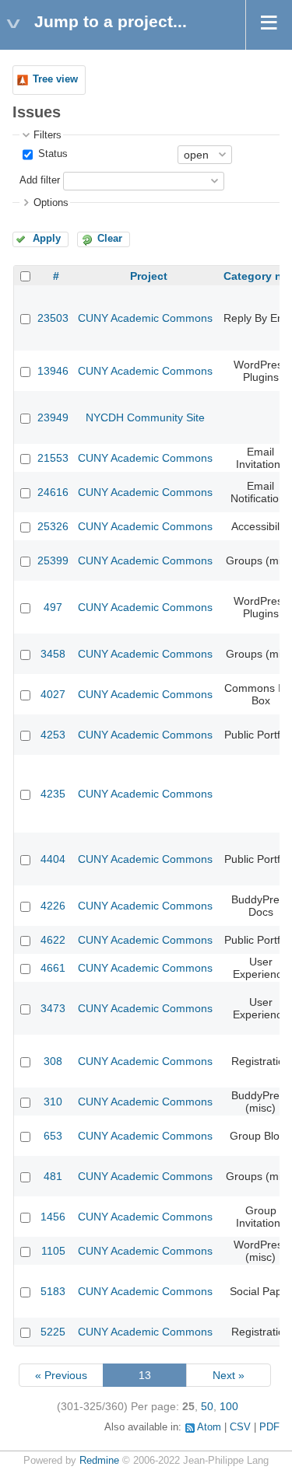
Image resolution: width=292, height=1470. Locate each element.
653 (53, 1136)
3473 (52, 1008)
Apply (47, 238)
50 (207, 1406)
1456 (52, 1216)
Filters (47, 135)
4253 (52, 734)
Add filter (39, 180)
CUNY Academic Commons (145, 318)
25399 (53, 560)
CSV (240, 1427)
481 (53, 1176)
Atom (209, 1427)
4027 (52, 694)
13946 (53, 371)
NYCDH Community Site (145, 417)
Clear (109, 238)
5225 (52, 1331)
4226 (52, 905)
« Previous (61, 1375)
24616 (53, 492)
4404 (52, 859)
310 (53, 1101)
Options (51, 202)
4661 (52, 968)
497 (53, 607)
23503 (53, 318)
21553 (53, 458)
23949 (53, 417)
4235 (52, 793)
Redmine (99, 1460)
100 (229, 1406)
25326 (53, 526)
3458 (52, 654)
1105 (53, 1251)
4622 (52, 940)
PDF (269, 1427)
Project (148, 276)
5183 (52, 1291)
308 (53, 1061)
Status (51, 153)
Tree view (55, 79)
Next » (229, 1375)
